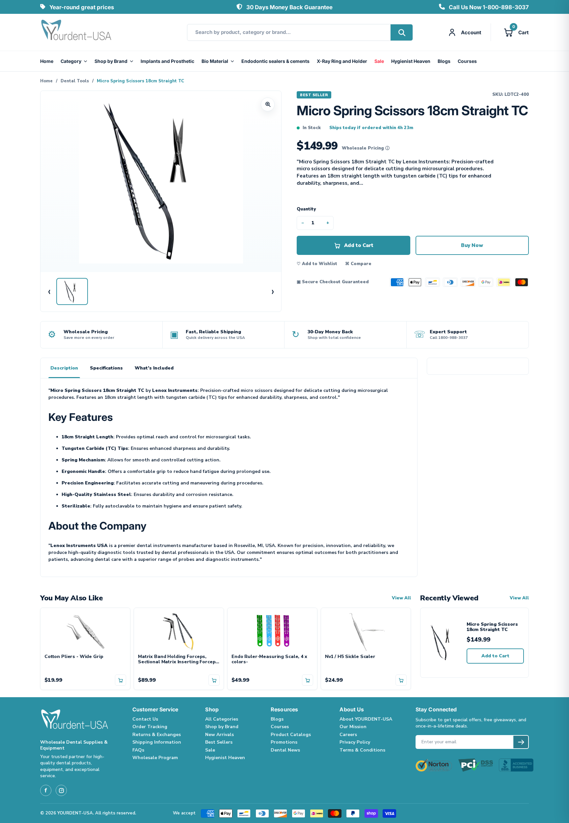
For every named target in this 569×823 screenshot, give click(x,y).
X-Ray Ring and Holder (342, 61)
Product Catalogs (291, 734)
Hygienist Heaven (410, 61)
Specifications (106, 368)
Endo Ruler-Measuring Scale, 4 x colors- (269, 659)
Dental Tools (75, 81)
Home (46, 61)
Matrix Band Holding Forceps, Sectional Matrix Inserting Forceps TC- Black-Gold (178, 659)
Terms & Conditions (362, 750)
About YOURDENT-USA (365, 719)
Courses (467, 61)
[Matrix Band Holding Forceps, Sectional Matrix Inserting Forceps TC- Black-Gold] (179, 631)
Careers (348, 734)
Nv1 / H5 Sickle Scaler (350, 657)
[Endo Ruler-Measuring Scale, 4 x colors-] (272, 631)
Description (64, 368)
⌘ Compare (358, 264)
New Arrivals (219, 734)
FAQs (138, 750)
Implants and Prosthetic (167, 61)
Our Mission (352, 727)
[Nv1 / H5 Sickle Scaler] (366, 631)
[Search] (402, 32)
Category (71, 61)
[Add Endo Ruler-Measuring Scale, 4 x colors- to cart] (307, 680)
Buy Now (472, 245)
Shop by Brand (111, 61)
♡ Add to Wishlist (317, 264)
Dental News (285, 750)
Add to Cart (495, 656)
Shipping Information (156, 742)
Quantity (306, 209)
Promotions (284, 742)
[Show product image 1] (72, 291)
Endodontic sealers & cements (275, 61)
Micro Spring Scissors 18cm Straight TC (492, 627)
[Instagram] (61, 790)
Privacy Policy (354, 742)
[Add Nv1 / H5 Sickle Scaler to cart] (401, 680)
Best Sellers (218, 742)
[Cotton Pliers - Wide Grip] (85, 631)
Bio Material (215, 61)
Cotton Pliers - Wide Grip (73, 657)
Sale (379, 61)
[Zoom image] (268, 104)
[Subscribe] (520, 742)
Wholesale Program (155, 757)
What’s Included (154, 368)
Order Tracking (149, 727)
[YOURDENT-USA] (76, 32)
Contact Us (145, 719)
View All (401, 598)
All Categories (221, 719)
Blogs (444, 61)
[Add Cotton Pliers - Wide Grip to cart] (120, 680)
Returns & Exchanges (156, 734)
